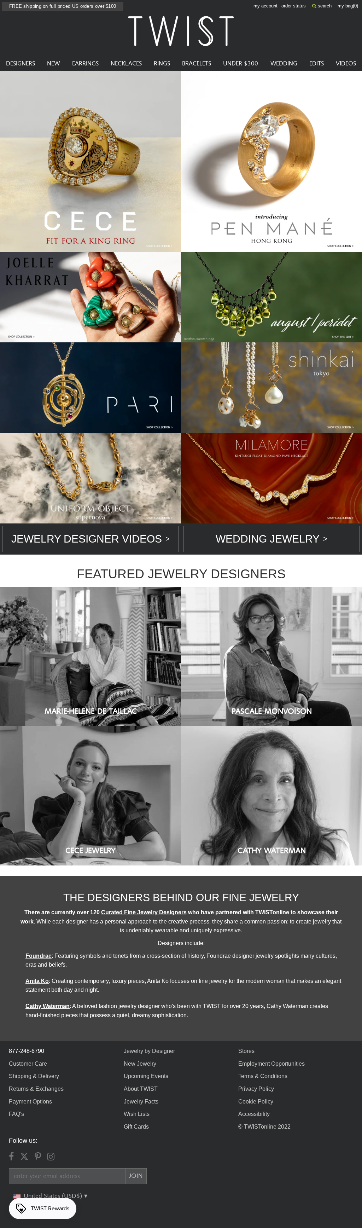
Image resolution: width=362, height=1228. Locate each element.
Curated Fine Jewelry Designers (144, 912)
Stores (246, 1051)
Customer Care (28, 1064)
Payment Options (30, 1102)
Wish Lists (137, 1114)
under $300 (240, 63)
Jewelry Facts (141, 1102)
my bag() (348, 5)
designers (20, 63)
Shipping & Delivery (34, 1076)
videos (346, 63)
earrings (85, 63)
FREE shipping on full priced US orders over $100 (62, 6)
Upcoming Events (146, 1076)
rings (162, 63)
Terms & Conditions (262, 1076)
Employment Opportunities (271, 1064)
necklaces (126, 63)
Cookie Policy (255, 1102)
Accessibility (254, 1114)
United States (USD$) (54, 1196)
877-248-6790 (26, 1051)
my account (265, 5)
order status (293, 5)
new (53, 63)
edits (316, 63)
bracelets (196, 63)
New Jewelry (140, 1064)
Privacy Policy (256, 1089)
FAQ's (16, 1114)
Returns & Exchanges (36, 1089)
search (324, 5)
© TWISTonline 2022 (264, 1127)
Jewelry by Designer (149, 1051)
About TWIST (141, 1089)
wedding (283, 63)
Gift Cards (136, 1127)
